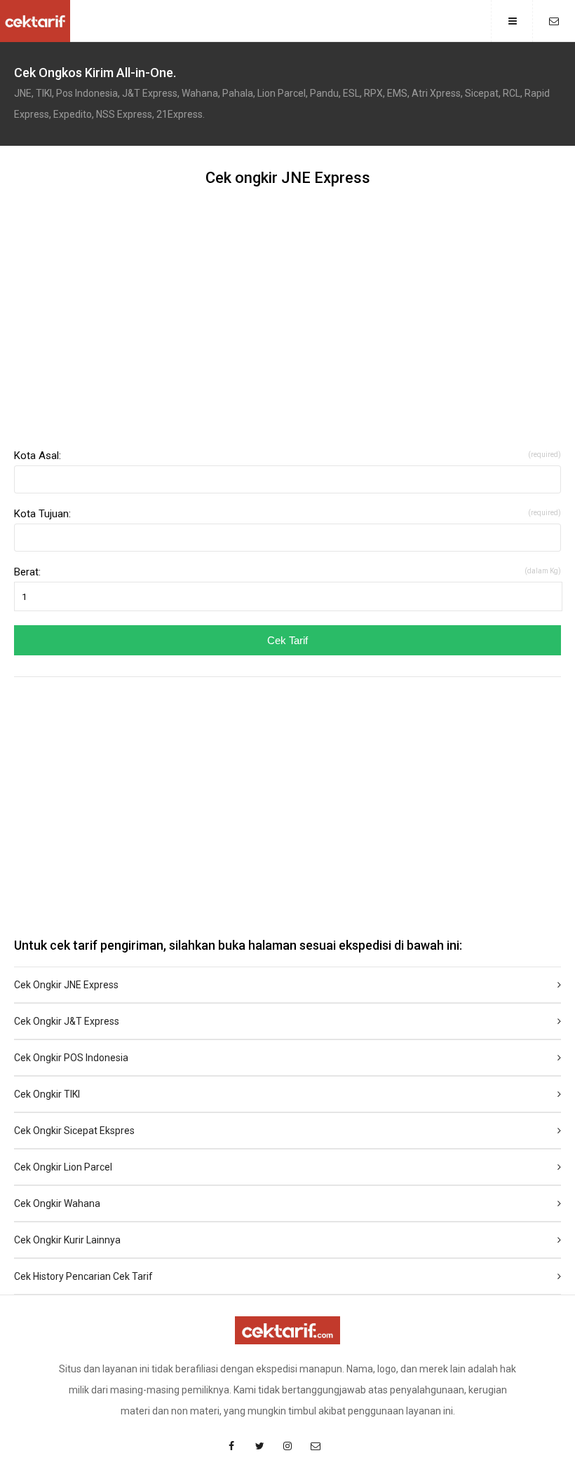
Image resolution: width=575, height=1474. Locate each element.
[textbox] (287, 479)
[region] (287, 324)
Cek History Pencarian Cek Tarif (83, 1276)
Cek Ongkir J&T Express (66, 1021)
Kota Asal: (287, 455)
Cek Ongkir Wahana (57, 1203)
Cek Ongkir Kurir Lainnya (67, 1240)
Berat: (287, 572)
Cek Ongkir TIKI (47, 1094)
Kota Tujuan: (287, 513)
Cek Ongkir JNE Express (66, 984)
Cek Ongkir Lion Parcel (63, 1167)
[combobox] (287, 479)
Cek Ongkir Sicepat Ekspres (74, 1130)
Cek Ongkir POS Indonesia (71, 1057)
